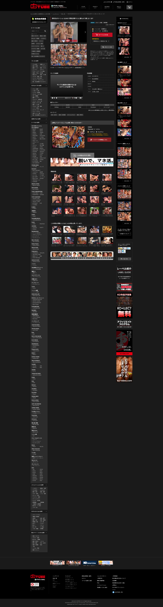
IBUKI (41, 472)
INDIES (34, 132)
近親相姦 (42, 502)
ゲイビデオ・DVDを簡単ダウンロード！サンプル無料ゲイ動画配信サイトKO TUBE (48, 1)
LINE (41, 134)
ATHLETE (42, 253)
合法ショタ (35, 140)
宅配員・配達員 (36, 516)
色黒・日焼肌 (35, 544)
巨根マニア (35, 256)
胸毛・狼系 (35, 542)
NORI (41, 474)
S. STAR (42, 137)
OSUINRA (34, 388)
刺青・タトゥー (36, 549)
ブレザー (42, 523)
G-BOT (33, 214)
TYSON (41, 153)
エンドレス (42, 176)
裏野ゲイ (34, 271)
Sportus (34, 153)
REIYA (41, 479)
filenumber (35, 318)
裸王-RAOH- (43, 139)
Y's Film (34, 452)
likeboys (34, 385)
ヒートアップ (36, 236)
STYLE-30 (34, 419)
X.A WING (35, 204)
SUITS (34, 137)
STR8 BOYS (35, 251)
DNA (33, 381)
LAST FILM (35, 330)
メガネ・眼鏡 (35, 528)
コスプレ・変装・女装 (37, 76)
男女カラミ (35, 74)
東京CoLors (34, 430)
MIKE (41, 471)
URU (41, 480)
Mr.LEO (41, 446)
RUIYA (34, 472)
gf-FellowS (35, 203)
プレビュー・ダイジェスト (38, 79)
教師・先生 (35, 519)
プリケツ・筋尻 (39, 43)
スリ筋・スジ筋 (36, 90)
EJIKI (34, 382)
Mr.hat (33, 445)
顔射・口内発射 (62, 114)
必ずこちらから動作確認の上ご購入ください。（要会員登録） (101, 110)
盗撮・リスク (35, 67)
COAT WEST (35, 193)
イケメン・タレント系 (37, 101)
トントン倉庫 (35, 290)
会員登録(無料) (78, 67)
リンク (113, 589)
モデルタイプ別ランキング (70, 588)
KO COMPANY (35, 127)
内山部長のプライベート (37, 267)
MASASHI (35, 479)
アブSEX (42, 175)
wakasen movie (35, 260)
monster (42, 178)
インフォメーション (101, 585)
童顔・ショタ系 (36, 104)
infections (42, 151)
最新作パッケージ (56, 583)
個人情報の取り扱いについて (119, 578)
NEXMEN (34, 310)
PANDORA (35, 135)
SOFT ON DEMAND (36, 404)
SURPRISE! (35, 148)
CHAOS (34, 173)
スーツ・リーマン (35, 46)
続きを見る (126, 57)
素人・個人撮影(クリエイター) (38, 56)
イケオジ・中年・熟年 (37, 106)
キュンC (42, 166)
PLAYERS (34, 392)
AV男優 (41, 528)
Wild (41, 367)
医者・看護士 (43, 519)
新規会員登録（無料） (120, 2)
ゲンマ (34, 371)
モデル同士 (35, 490)
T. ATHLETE (35, 158)
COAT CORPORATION (37, 191)
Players (34, 394)
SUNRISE (35, 181)
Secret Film (42, 135)
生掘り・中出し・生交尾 (38, 72)
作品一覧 (63, 13)
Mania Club (35, 150)
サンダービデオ (36, 442)
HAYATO (35, 477)
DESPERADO (35, 343)
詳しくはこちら (124, 258)
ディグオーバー (35, 282)
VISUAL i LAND (36, 201)
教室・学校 (35, 491)
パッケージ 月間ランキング (71, 584)
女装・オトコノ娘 (36, 113)
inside (34, 223)
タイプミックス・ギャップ (38, 109)
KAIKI (34, 474)
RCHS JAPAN (35, 400)
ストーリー (35, 69)
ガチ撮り (42, 143)
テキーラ (35, 439)
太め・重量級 (35, 95)
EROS (41, 131)
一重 (33, 546)
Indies (41, 154)
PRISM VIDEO (35, 396)
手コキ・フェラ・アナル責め (39, 71)
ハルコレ (34, 263)
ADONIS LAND (36, 198)
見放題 (54, 586)
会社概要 (114, 580)
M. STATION (35, 161)
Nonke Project (35, 243)
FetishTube (34, 415)
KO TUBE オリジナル (37, 126)
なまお (33, 286)
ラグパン (42, 525)
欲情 (41, 256)
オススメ (54, 585)
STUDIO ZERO (35, 165)
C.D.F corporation (36, 197)
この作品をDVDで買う (84, 155)
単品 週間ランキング (69, 579)
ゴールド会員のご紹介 (87, 580)
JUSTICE (34, 226)
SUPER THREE (35, 407)
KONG (33, 377)
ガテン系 (43, 48)
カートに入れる (103, 34)
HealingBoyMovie (36, 218)
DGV (33, 467)
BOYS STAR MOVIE (36, 336)
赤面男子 (34, 210)
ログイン (130, 2)
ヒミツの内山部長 (37, 269)
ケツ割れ (42, 526)
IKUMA (41, 477)
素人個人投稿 (35, 423)
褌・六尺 (34, 526)
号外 (41, 156)
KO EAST (34, 169)
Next (85, 32)
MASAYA (35, 475)
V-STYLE (42, 173)
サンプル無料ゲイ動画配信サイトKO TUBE (40, 13)
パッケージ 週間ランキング (71, 582)
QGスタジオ (34, 460)
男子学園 (42, 145)
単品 (54, 580)
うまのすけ (35, 172)
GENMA (34, 369)
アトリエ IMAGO (36, 233)
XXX (34, 143)
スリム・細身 (35, 88)
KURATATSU (36, 194)
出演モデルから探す (36, 119)
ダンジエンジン (35, 464)
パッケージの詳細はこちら (100, 139)
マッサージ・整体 (35, 48)
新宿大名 (34, 426)
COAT (41, 193)
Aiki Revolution (35, 328)
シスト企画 (34, 434)
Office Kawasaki (36, 448)
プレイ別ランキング (69, 586)
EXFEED (42, 194)
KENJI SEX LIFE (35, 294)
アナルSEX (35, 64)
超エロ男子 (35, 176)
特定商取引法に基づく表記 (118, 583)
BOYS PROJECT (36, 170)
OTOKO (41, 159)
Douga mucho (35, 349)
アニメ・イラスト (36, 111)
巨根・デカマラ (35, 35)
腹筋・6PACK (34, 41)
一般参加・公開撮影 (36, 51)
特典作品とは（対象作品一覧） (100, 41)
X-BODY (35, 139)
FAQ (98, 583)
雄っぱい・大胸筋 (35, 38)
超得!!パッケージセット (37, 456)
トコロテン (43, 38)
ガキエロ (35, 145)
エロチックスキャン (37, 234)
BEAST (34, 129)
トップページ (83, 7)
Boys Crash (35, 178)
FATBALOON (36, 358)
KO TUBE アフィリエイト (118, 587)
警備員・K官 (35, 521)
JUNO (41, 146)
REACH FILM (35, 247)
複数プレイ (42, 64)
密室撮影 (34, 502)
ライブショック (36, 237)
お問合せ (114, 585)
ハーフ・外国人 (36, 108)
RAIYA (34, 471)
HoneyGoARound (37, 302)
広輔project (34, 279)
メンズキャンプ (35, 321)
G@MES (34, 364)
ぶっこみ (35, 175)
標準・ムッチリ (36, 97)
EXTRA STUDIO (35, 356)
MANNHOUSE (35, 231)
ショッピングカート (101, 576)
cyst (33, 435)
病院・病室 (42, 491)
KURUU (34, 134)
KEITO (41, 475)
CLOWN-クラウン (36, 411)
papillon (34, 347)
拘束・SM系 (35, 66)
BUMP (41, 129)
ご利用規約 (114, 576)
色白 (41, 544)
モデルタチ (42, 490)
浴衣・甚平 (42, 518)
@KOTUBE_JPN (119, 592)
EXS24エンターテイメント (38, 298)
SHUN (41, 469)
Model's (41, 148)
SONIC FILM (43, 158)
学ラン (34, 523)
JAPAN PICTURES (36, 373)
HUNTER (35, 151)
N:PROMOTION (35, 306)
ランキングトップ (69, 577)
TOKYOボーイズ (36, 180)
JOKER (41, 132)
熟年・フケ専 (43, 74)
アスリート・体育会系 (37, 99)
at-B (41, 203)
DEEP (34, 131)
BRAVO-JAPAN (35, 183)
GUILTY (41, 227)
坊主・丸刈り (43, 542)
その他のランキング (124, 233)
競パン (42, 46)
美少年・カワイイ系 (37, 102)
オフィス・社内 (36, 495)
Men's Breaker (35, 240)
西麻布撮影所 (35, 314)
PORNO (34, 229)
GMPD (33, 43)
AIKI (33, 469)
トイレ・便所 (43, 493)
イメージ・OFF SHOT (37, 78)
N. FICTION (42, 150)
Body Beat (42, 223)
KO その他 (35, 159)
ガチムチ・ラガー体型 (37, 94)
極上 (41, 161)
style (41, 366)
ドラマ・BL (35, 507)
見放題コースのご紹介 (102, 587)
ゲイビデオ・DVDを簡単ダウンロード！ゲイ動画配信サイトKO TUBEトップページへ (38, 576)
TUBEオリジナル (35, 53)
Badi (33, 332)
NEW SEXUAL (36, 405)
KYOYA (34, 480)
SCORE (34, 156)
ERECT (33, 353)
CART (129, 7)
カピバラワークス (36, 275)
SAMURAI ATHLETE (37, 299)
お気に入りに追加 (108, 47)
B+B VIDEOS (35, 340)
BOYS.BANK (35, 187)
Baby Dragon (36, 304)
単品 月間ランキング (69, 581)
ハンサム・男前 (36, 548)
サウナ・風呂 (35, 493)
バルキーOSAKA (36, 317)
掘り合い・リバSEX (37, 505)
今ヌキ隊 (35, 166)
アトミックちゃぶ (37, 441)
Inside (33, 222)
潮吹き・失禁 (43, 35)
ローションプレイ (36, 498)
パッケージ (55, 581)
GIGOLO (35, 154)
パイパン (41, 41)
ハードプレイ (43, 66)
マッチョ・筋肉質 (36, 92)
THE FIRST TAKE (37, 254)
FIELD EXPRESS (36, 360)
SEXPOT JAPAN (36, 301)
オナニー (42, 69)
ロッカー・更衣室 (36, 500)
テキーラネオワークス (37, 438)
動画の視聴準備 (100, 580)
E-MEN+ (34, 207)
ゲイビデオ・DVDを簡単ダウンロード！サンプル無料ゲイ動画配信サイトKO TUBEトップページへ (40, 5)
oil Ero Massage (36, 257)
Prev (52, 32)
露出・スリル (43, 67)
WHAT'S (34, 367)
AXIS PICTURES (36, 325)
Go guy (34, 146)
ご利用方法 (99, 578)
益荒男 (41, 172)
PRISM (34, 398)
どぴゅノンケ (36, 142)
